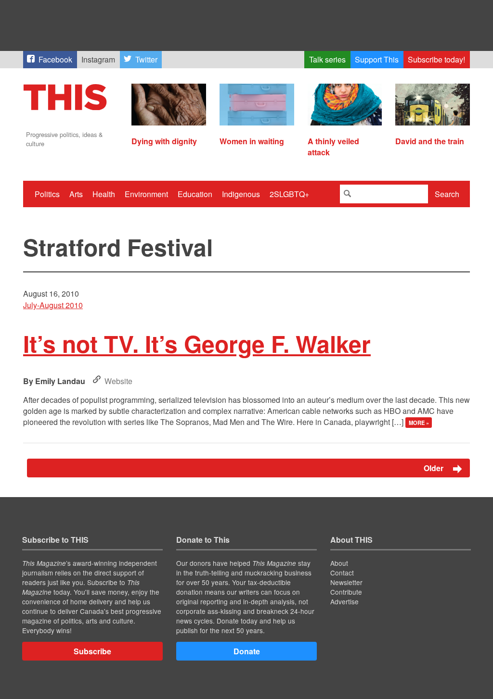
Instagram (98, 59)
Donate (247, 651)
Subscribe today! (436, 59)
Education (195, 194)
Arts (76, 194)
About (339, 563)
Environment (146, 194)
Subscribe (92, 651)
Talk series (327, 59)
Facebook (55, 59)
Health (103, 194)
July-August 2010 (53, 305)
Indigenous (241, 194)
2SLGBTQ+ (289, 194)
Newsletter (346, 582)
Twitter (146, 59)
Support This (377, 59)
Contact (342, 572)
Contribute (346, 592)
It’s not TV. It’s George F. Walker (197, 343)
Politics (47, 194)
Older (434, 468)
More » (419, 422)
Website (118, 381)
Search (447, 194)
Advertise (344, 601)
